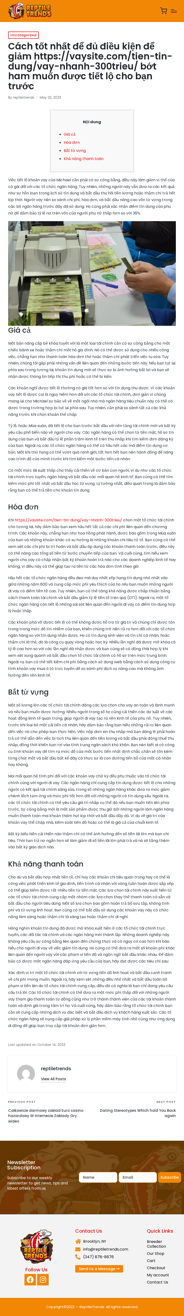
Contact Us (157, 1282)
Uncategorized (23, 35)
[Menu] (174, 11)
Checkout (156, 1268)
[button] (53, 1079)
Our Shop (155, 1253)
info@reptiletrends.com (105, 1249)
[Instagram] (43, 1279)
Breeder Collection (156, 1244)
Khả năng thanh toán (84, 158)
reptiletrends (56, 1068)
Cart (151, 1260)
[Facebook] (30, 1279)
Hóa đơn (72, 142)
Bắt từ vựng (75, 150)
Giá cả (69, 134)
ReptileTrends (92, 1306)
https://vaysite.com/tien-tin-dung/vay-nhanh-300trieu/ (68, 520)
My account (158, 1275)
